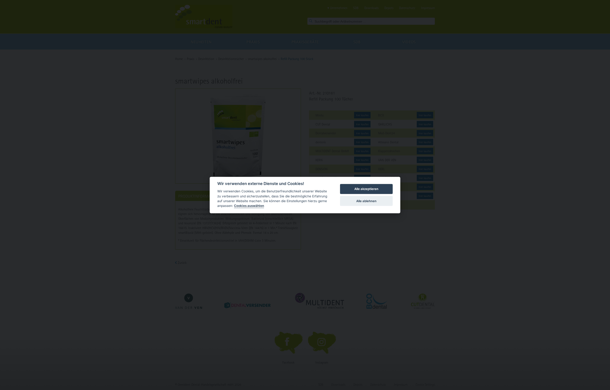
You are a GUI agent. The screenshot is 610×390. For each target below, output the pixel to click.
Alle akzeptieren (366, 189)
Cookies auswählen (249, 206)
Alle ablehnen (366, 201)
